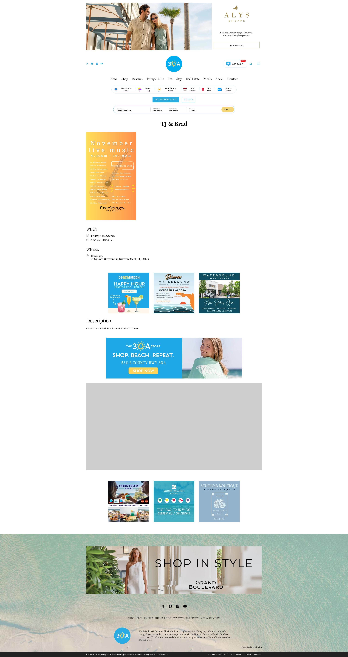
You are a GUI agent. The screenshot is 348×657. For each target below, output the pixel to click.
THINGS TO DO (163, 618)
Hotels (188, 99)
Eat (170, 79)
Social (219, 79)
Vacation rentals (166, 99)
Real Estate (193, 79)
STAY (181, 618)
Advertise (236, 654)
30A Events (192, 89)
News (113, 79)
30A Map (209, 89)
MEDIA (204, 618)
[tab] (166, 99)
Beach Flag (147, 89)
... (161, 111)
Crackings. (97, 255)
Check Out (173, 108)
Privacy (258, 654)
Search (227, 109)
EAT (175, 618)
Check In (156, 108)
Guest (191, 108)
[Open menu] (258, 63)
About (211, 654)
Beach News (228, 89)
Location (120, 108)
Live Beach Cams (126, 89)
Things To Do (155, 79)
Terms (247, 654)
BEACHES (148, 618)
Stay (179, 79)
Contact (233, 79)
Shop (124, 79)
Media (208, 79)
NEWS (139, 618)
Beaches (137, 79)
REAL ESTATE (192, 618)
